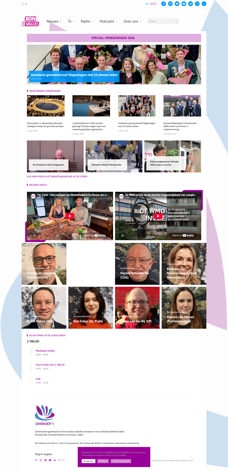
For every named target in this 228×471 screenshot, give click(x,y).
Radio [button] (85, 21)
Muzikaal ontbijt (45, 350)
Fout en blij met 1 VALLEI (50, 364)
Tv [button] (70, 21)
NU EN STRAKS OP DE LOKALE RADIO (47, 335)
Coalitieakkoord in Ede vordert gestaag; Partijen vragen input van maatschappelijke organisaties (89, 126)
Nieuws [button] (52, 21)
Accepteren (88, 461)
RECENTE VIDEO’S (38, 185)
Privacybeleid (120, 455)
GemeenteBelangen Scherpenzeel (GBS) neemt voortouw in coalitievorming (179, 126)
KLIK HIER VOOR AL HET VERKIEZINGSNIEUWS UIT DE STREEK (57, 176)
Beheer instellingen (121, 461)
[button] (25, 3)
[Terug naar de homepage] (31, 21)
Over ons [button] (131, 21)
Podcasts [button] (107, 21)
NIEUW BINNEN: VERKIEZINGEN (44, 91)
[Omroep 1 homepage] (45, 416)
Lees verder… (37, 78)
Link (38, 378)
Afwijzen (103, 461)
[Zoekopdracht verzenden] (176, 21)
